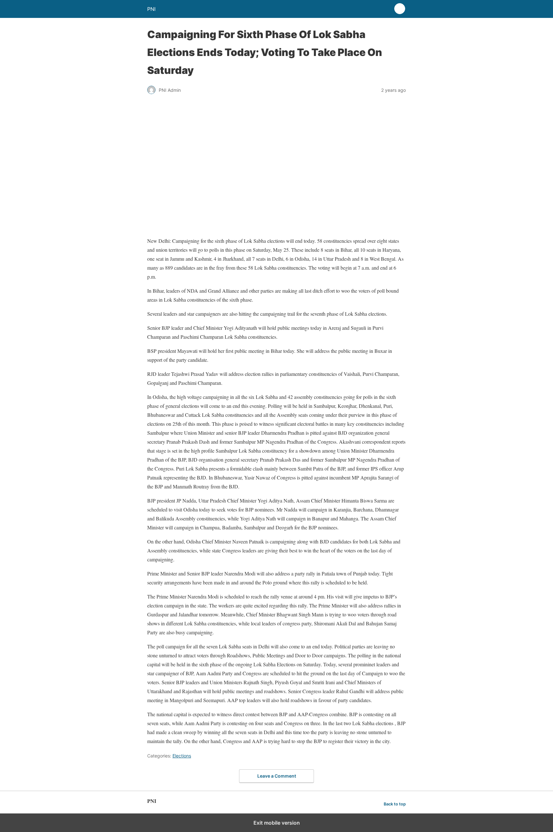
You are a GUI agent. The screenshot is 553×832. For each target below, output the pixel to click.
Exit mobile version (276, 823)
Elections (181, 755)
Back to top (395, 804)
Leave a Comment (276, 776)
